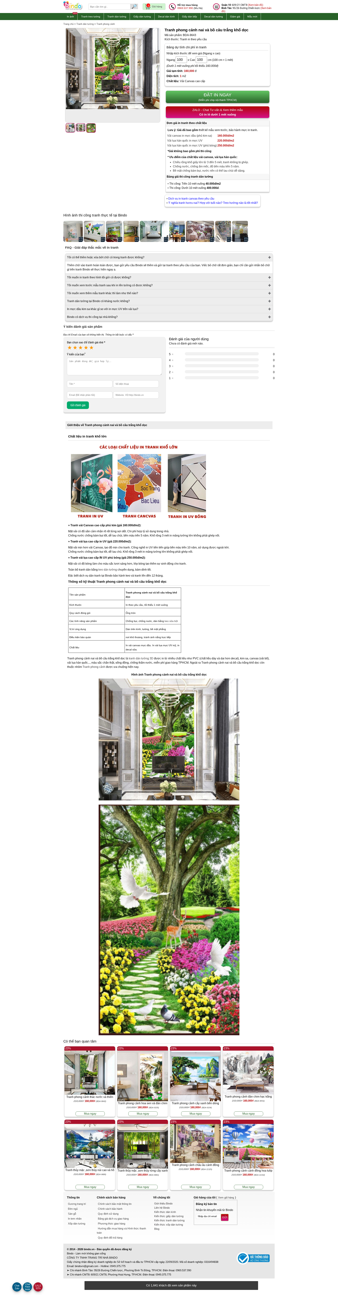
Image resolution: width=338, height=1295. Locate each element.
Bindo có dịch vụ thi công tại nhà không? (92, 316)
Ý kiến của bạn (76, 354)
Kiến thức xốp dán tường (168, 1224)
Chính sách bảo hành (110, 1208)
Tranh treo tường (90, 16)
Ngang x (178, 59)
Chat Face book (27, 1287)
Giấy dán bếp (189, 16)
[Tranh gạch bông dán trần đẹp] (223, 231)
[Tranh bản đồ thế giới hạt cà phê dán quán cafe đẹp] (200, 231)
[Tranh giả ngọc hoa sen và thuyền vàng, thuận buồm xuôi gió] (240, 231)
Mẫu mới (252, 16)
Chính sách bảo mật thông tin (115, 1203)
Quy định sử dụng (108, 1213)
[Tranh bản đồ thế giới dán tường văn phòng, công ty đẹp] (94, 231)
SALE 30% (38, 1287)
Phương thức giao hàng (111, 1223)
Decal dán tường (213, 16)
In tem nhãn (75, 1218)
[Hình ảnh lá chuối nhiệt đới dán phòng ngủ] (154, 231)
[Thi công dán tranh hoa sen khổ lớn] (73, 231)
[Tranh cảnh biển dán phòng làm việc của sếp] (177, 231)
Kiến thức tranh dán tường (169, 1220)
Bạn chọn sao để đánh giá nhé (86, 342)
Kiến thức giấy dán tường (168, 1216)
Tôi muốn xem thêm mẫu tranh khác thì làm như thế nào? (102, 293)
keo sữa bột (171, 621)
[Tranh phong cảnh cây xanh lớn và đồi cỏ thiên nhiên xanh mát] (131, 231)
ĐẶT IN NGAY (217, 96)
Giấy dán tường (142, 16)
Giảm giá (235, 16)
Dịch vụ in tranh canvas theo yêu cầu (191, 198)
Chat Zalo (17, 1287)
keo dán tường (107, 569)
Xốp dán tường (76, 1223)
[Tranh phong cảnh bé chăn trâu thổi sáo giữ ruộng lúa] (114, 231)
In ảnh (70, 16)
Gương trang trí (77, 1203)
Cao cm (200, 59)
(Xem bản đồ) (255, 5)
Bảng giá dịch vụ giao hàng (113, 1218)
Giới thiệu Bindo (163, 1203)
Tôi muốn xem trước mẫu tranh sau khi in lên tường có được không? (110, 285)
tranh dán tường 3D (141, 658)
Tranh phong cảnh (105, 24)
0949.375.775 (118, 1266)
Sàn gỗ (72, 1213)
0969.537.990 (185, 8)
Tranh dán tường (116, 16)
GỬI (224, 1217)
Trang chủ (68, 24)
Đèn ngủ (73, 1208)
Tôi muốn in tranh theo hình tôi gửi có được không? (99, 277)
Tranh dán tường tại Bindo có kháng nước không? (98, 301)
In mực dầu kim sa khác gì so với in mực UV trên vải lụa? (102, 309)
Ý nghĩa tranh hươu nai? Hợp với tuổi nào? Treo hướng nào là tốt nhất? (213, 202)
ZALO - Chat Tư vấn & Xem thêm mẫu (217, 112)
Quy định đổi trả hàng (110, 1237)
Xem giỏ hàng (226, 1197)
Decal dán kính (166, 16)
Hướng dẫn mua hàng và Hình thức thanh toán (121, 1230)
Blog (156, 1228)
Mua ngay (90, 1113)
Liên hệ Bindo (162, 1207)
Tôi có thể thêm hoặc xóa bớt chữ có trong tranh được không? (105, 257)
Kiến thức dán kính (165, 1211)
